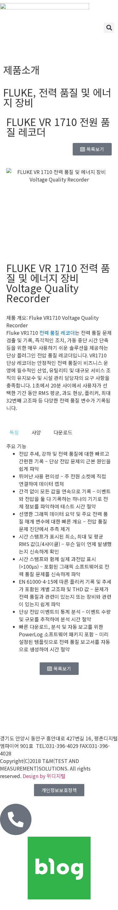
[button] (109, 28)
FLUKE (18, 92)
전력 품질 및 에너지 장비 (57, 97)
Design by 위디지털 (44, 776)
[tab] (14, 432)
